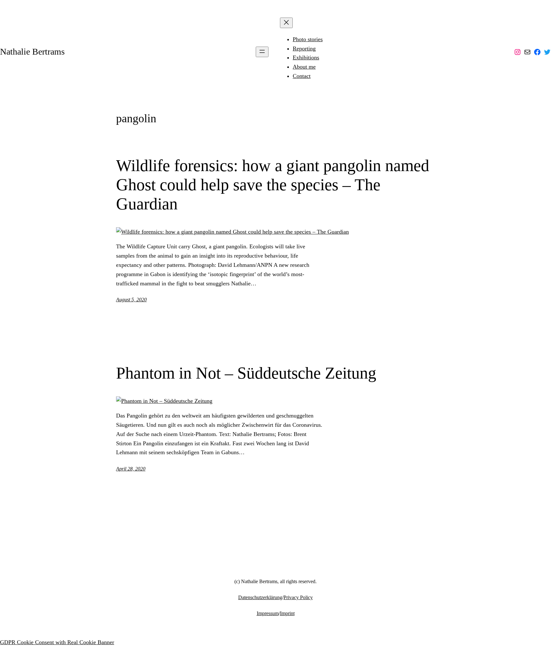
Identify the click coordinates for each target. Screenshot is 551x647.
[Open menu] (262, 52)
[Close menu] (286, 23)
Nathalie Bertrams (32, 51)
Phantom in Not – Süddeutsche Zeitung (246, 373)
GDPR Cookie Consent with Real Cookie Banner (57, 642)
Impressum (268, 613)
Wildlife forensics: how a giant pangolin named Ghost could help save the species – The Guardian (272, 184)
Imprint (287, 613)
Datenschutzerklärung (260, 597)
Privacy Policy (298, 597)
